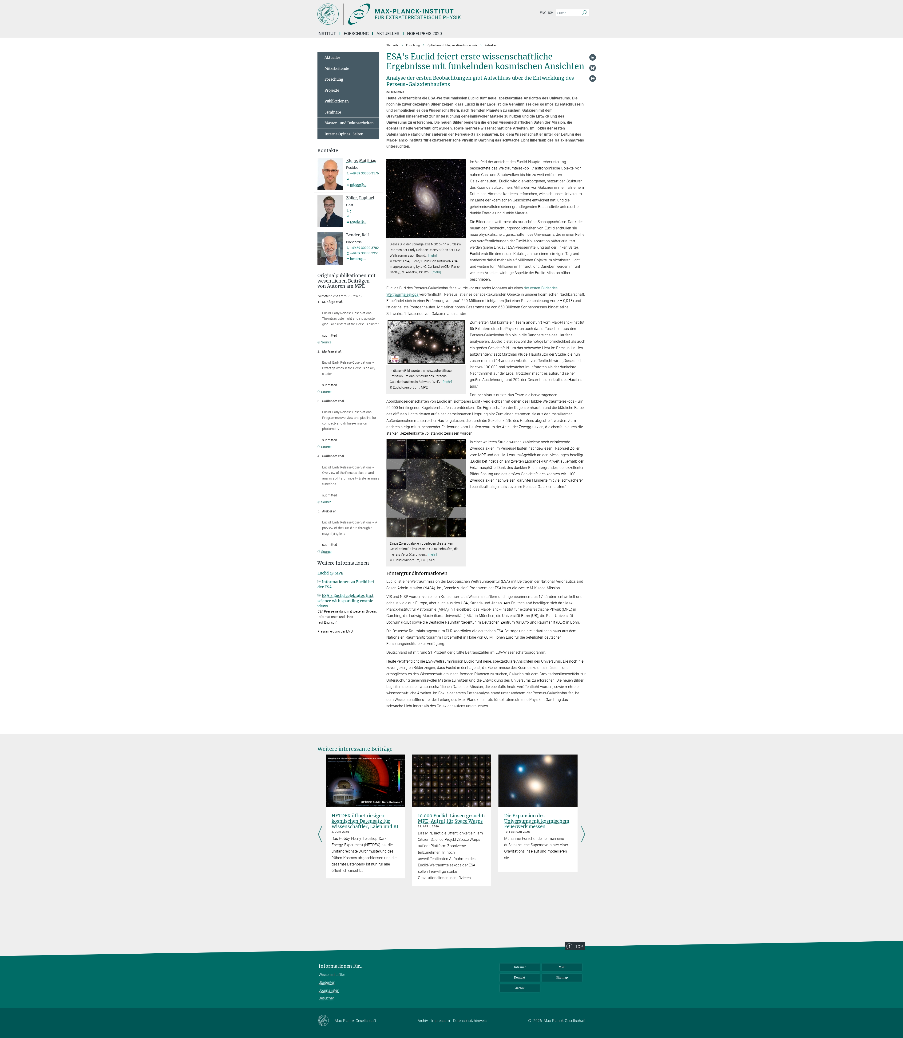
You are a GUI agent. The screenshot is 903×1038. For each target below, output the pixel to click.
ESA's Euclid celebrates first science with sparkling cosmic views (345, 600)
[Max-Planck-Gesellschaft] (326, 1020)
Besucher (326, 998)
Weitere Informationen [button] (343, 563)
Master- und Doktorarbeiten (349, 123)
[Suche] (584, 13)
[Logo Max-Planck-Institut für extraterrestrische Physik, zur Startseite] (405, 14)
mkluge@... (358, 184)
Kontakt (519, 977)
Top (579, 946)
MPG (562, 967)
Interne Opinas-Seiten (344, 134)
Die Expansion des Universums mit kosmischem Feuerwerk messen (536, 821)
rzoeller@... (358, 222)
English (546, 13)
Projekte (332, 90)
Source (326, 342)
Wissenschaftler (332, 974)
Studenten (327, 982)
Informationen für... (341, 966)
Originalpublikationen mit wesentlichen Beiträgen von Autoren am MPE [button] (346, 281)
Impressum (440, 1020)
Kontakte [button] (327, 150)
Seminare (333, 112)
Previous (320, 835)
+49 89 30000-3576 (364, 173)
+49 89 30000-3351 (364, 253)
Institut (326, 33)
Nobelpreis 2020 (424, 33)
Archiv (519, 988)
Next (583, 835)
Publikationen (337, 101)
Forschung (356, 33)
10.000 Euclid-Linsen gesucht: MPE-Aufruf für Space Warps (451, 818)
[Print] (592, 78)
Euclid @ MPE (330, 573)
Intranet (520, 967)
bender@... (358, 259)
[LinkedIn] (592, 57)
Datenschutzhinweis (470, 1020)
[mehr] (432, 255)
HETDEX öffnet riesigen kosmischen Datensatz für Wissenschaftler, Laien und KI (365, 821)
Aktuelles (387, 33)
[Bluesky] (592, 67)
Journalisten (329, 990)
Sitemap (562, 977)
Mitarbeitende (337, 68)
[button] (462, 235)
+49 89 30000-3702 (364, 248)
